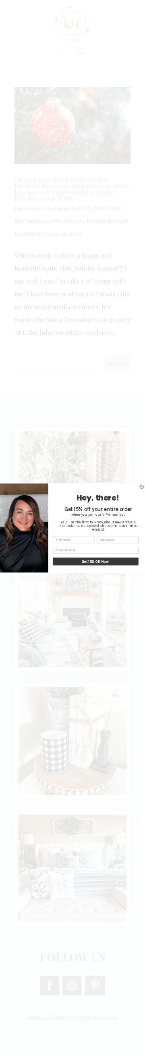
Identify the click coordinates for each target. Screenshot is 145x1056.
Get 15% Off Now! (96, 561)
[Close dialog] (141, 486)
